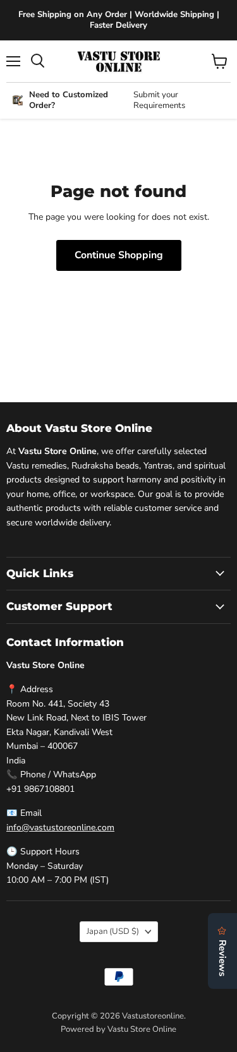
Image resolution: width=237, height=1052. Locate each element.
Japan (113, 931)
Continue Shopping (119, 255)
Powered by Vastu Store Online (118, 1029)
